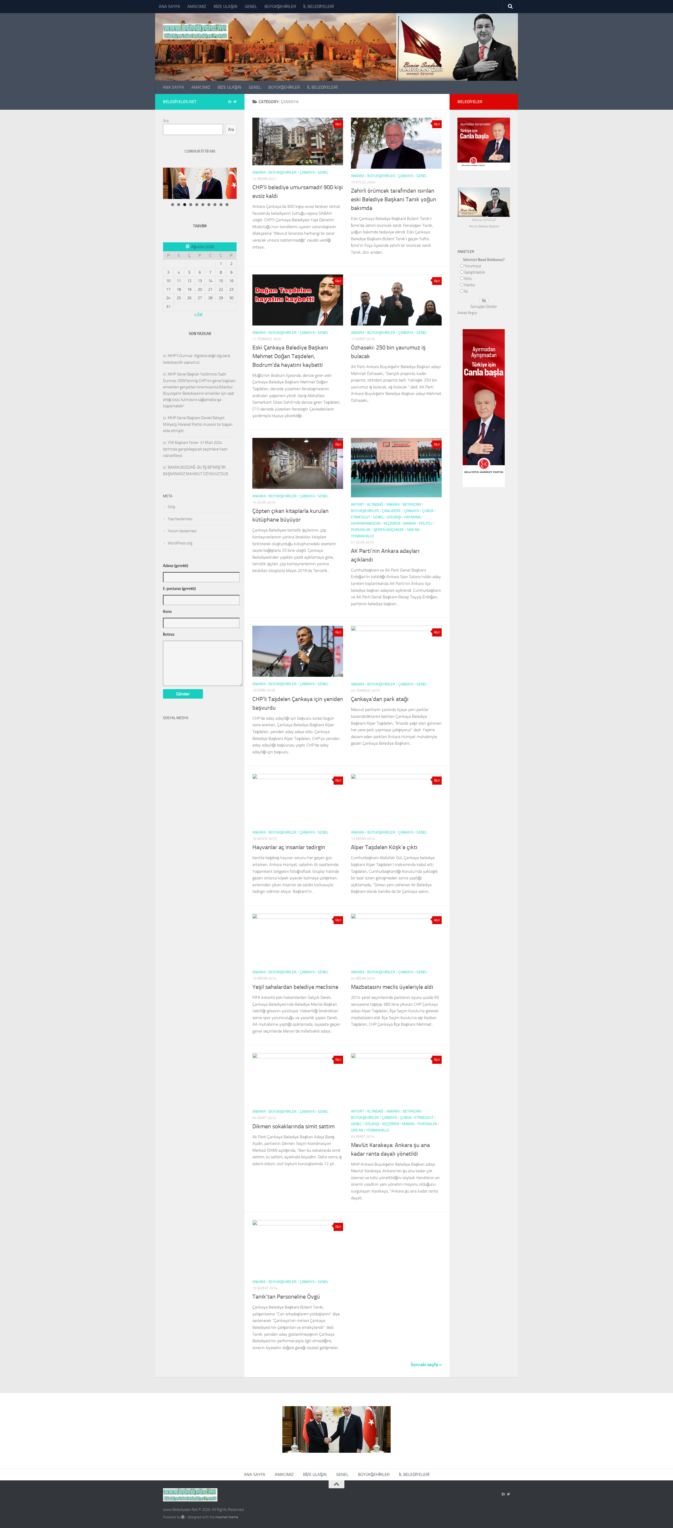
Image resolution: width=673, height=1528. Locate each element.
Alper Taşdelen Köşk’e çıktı (384, 847)
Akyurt (357, 504)
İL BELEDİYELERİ (318, 6)
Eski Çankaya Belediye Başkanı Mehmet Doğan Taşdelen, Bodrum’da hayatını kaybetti (290, 356)
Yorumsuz (472, 266)
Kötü (468, 278)
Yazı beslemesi (180, 519)
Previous (240, 169)
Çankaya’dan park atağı (380, 699)
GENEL (251, 6)
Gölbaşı (394, 517)
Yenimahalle (362, 536)
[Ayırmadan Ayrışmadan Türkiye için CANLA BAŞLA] (483, 167)
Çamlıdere (391, 511)
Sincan (413, 530)
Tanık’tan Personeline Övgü (286, 1296)
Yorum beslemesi (182, 531)
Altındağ (375, 504)
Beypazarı (412, 504)
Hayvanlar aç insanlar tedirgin (288, 847)
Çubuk (428, 511)
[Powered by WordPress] (183, 1517)
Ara (166, 120)
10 (227, 204)
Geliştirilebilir (474, 272)
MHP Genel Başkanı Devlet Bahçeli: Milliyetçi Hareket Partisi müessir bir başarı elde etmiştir (197, 424)
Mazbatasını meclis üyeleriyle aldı (392, 987)
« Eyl (198, 314)
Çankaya (307, 172)
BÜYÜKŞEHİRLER (280, 6)
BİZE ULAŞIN (225, 6)
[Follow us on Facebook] (229, 102)
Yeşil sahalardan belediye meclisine (295, 987)
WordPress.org (180, 543)
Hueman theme (226, 1517)
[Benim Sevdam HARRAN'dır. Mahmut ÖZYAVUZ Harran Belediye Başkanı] (483, 213)
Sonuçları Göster (483, 306)
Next (227, 169)
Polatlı (425, 523)
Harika (469, 285)
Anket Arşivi (467, 312)
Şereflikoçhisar (389, 530)
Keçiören (392, 523)
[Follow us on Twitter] (235, 102)
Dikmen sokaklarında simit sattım (293, 1126)
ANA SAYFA (169, 6)
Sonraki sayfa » (426, 1364)
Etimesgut (360, 517)
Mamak (409, 523)
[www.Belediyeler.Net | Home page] (195, 31)
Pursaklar (360, 530)
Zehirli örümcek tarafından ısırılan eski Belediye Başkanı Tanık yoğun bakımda (393, 199)
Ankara (259, 172)
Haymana (412, 517)
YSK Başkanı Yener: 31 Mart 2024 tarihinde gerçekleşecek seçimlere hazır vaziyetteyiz (195, 449)
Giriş (171, 506)
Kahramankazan (365, 523)
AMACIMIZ (196, 6)
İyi (466, 291)
